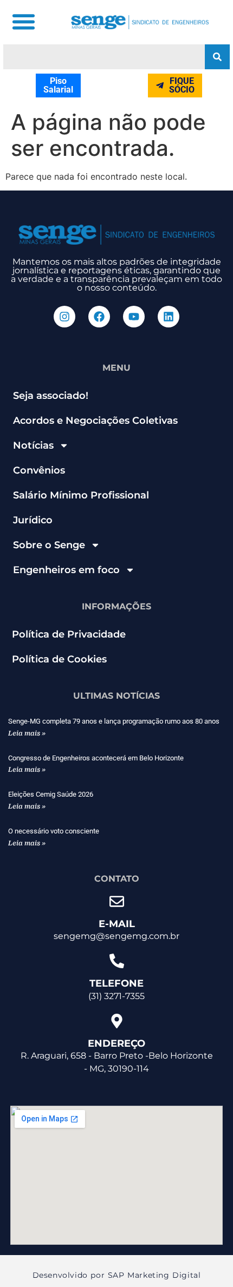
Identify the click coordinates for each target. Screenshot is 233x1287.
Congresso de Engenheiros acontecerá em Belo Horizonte (96, 758)
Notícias (33, 445)
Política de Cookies (59, 659)
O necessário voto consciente (53, 831)
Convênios (39, 470)
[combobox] (104, 56)
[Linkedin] (168, 316)
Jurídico (33, 520)
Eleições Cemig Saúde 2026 (50, 794)
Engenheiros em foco (66, 570)
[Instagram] (64, 316)
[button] (23, 21)
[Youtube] (134, 316)
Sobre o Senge (49, 545)
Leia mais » (27, 733)
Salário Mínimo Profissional (81, 495)
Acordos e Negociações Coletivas (95, 420)
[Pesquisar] (217, 56)
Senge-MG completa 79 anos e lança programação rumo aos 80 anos (113, 721)
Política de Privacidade (69, 634)
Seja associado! (50, 396)
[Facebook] (99, 316)
